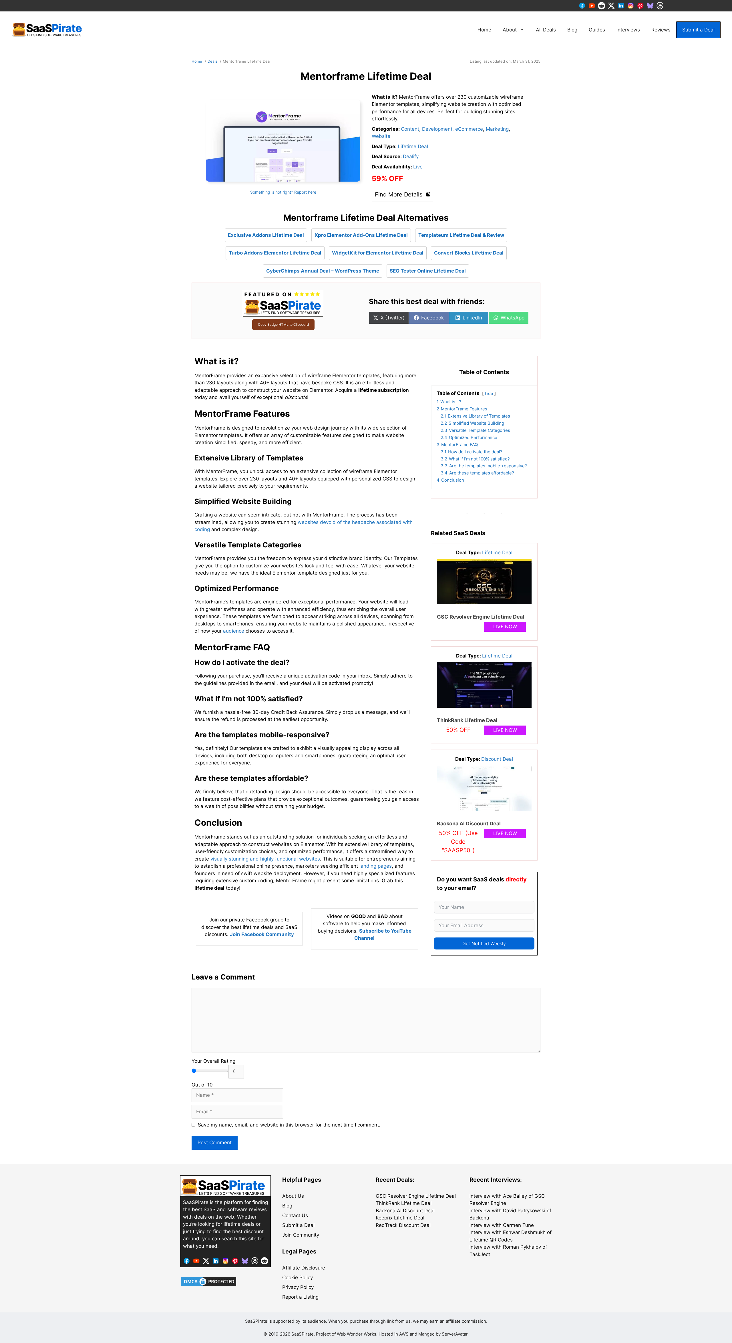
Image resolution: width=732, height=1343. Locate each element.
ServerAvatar (455, 1334)
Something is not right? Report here (283, 192)
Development (437, 129)
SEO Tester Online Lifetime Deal (428, 271)
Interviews (628, 30)
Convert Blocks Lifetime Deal (469, 253)
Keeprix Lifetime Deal (400, 1218)
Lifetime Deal (413, 146)
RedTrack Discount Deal (403, 1225)
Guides (597, 30)
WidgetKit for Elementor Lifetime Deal (377, 253)
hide (489, 393)
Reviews (661, 30)
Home (484, 30)
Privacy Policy (298, 1287)
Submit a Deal (698, 30)
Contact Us (295, 1215)
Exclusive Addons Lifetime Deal (266, 235)
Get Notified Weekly (484, 943)
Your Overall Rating (213, 1061)
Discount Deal (497, 759)
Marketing (497, 129)
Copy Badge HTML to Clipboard (283, 324)
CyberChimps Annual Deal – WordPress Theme (322, 271)
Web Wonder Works (356, 1334)
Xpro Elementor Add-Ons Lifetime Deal (361, 235)
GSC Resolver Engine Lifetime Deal (480, 617)
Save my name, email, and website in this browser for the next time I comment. (289, 1125)
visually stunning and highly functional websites (265, 859)
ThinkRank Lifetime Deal (467, 720)
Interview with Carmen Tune (502, 1225)
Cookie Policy (297, 1277)
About (510, 30)
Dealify (411, 156)
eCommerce (469, 129)
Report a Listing (300, 1297)
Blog (572, 30)
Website (381, 136)
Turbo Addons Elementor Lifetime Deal (275, 253)
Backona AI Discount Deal (469, 823)
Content (410, 129)
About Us (293, 1196)
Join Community (300, 1235)
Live (418, 167)
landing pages (375, 866)
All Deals (546, 30)
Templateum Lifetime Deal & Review (461, 235)
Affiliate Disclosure (303, 1268)
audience (233, 631)
